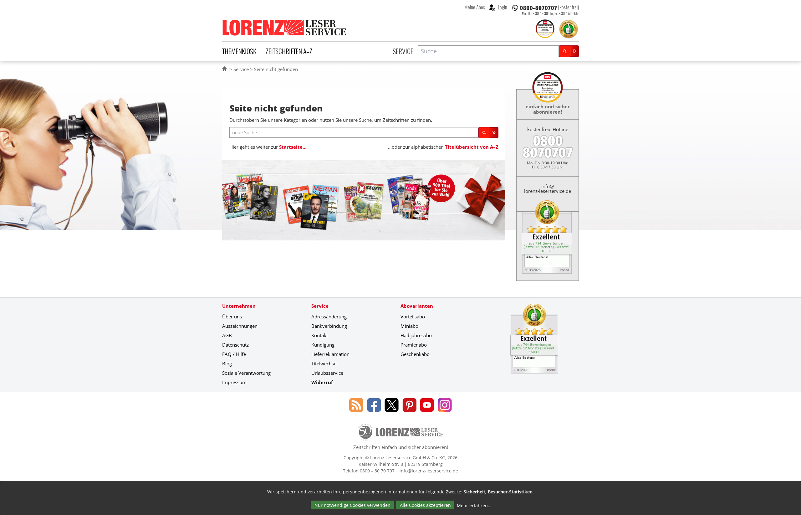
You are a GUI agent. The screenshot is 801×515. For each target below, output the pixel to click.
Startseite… (293, 147)
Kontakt (319, 335)
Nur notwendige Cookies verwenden (352, 505)
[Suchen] (569, 51)
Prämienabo (413, 345)
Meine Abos (474, 7)
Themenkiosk (239, 51)
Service (403, 51)
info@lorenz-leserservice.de (547, 188)
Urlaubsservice (327, 373)
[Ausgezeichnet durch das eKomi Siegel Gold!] (568, 29)
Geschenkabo (415, 354)
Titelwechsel (324, 363)
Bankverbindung (329, 326)
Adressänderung (329, 316)
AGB (227, 335)
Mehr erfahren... (474, 505)
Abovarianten (416, 306)
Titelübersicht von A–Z (471, 147)
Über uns (232, 316)
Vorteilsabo (412, 316)
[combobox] (488, 51)
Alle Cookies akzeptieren (425, 505)
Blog (227, 363)
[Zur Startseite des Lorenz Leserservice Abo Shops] (284, 27)
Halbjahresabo (416, 335)
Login (502, 7)
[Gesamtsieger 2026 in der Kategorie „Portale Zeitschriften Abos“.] (545, 29)
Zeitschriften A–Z (289, 51)
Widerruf (322, 382)
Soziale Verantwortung (246, 373)
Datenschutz (235, 345)
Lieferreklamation (330, 354)
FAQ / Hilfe (234, 354)
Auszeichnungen (240, 326)
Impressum (234, 382)
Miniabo (409, 326)
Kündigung (322, 345)
